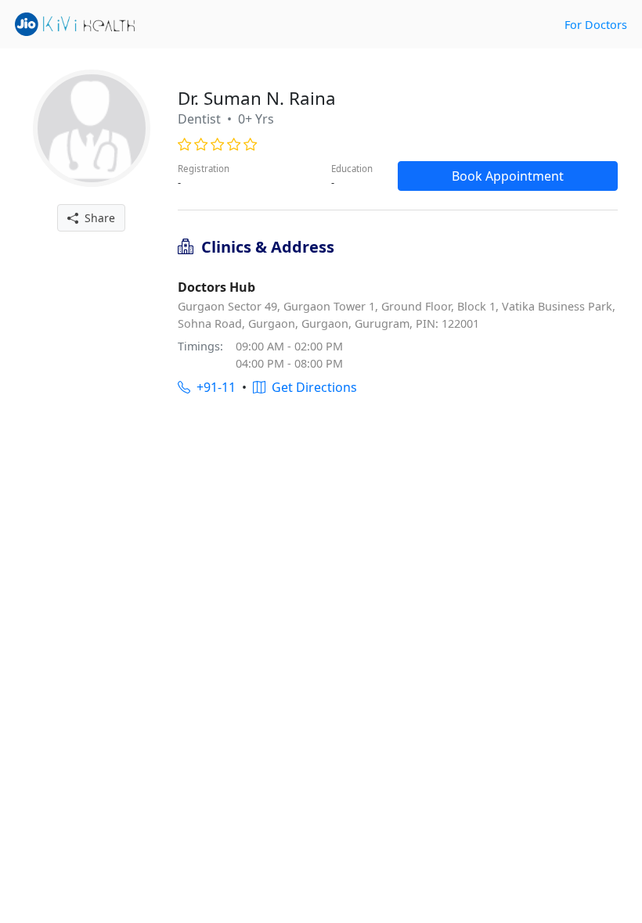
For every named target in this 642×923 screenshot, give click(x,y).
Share (96, 217)
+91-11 (213, 387)
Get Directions (311, 387)
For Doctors (595, 24)
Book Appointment (508, 176)
